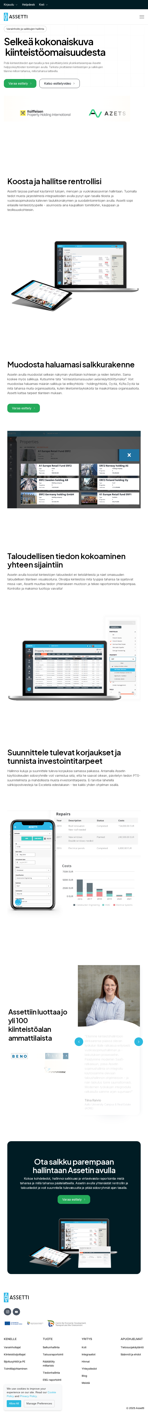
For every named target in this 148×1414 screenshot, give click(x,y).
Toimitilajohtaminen (15, 1368)
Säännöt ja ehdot (131, 1354)
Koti (84, 1347)
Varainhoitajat (12, 1347)
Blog (84, 1375)
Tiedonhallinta (51, 1372)
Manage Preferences (39, 1403)
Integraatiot (88, 1354)
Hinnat (86, 1361)
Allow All (14, 1403)
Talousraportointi (53, 1354)
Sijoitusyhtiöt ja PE (14, 1361)
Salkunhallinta (51, 1347)
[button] (11, 4)
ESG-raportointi (52, 1380)
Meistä (86, 1383)
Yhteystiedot (89, 1368)
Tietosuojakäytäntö (132, 1347)
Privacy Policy (28, 1396)
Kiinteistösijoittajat (14, 1354)
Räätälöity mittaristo (49, 1363)
